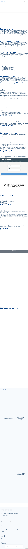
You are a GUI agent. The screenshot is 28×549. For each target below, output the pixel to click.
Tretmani (2, 531)
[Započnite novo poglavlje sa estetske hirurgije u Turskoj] (16, 474)
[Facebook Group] (10, 510)
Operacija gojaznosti (4, 532)
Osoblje (2, 542)
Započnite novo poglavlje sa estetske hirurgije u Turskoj (21, 474)
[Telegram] (12, 510)
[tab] (14, 197)
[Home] (7, 546)
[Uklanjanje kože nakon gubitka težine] (2, 474)
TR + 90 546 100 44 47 (5, 515)
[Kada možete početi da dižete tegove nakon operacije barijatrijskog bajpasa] (16, 418)
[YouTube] (5, 510)
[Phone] (12, 546)
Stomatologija (3, 535)
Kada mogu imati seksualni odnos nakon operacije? (7, 201)
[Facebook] (2, 510)
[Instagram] (3, 510)
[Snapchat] (7, 510)
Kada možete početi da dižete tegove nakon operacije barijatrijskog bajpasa (21, 418)
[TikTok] (8, 510)
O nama (2, 538)
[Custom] (16, 546)
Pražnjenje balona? (2, 202)
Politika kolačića (3, 543)
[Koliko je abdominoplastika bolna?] (2, 418)
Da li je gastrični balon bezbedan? (4, 199)
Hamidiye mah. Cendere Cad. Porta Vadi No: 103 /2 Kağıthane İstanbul (10, 513)
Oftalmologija (3, 536)
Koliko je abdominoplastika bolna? (8, 418)
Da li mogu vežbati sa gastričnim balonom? (6, 200)
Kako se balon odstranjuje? (4, 203)
